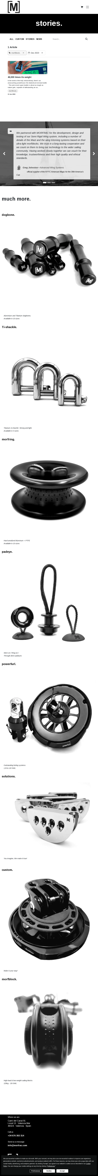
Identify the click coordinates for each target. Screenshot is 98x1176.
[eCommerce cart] (82, 7)
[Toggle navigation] (87, 7)
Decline (49, 1171)
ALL (12, 39)
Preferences (35, 1171)
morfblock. (13, 91)
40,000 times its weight (19, 77)
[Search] (86, 39)
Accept (62, 1171)
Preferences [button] (51, 1166)
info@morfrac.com (17, 1145)
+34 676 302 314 (16, 1135)
